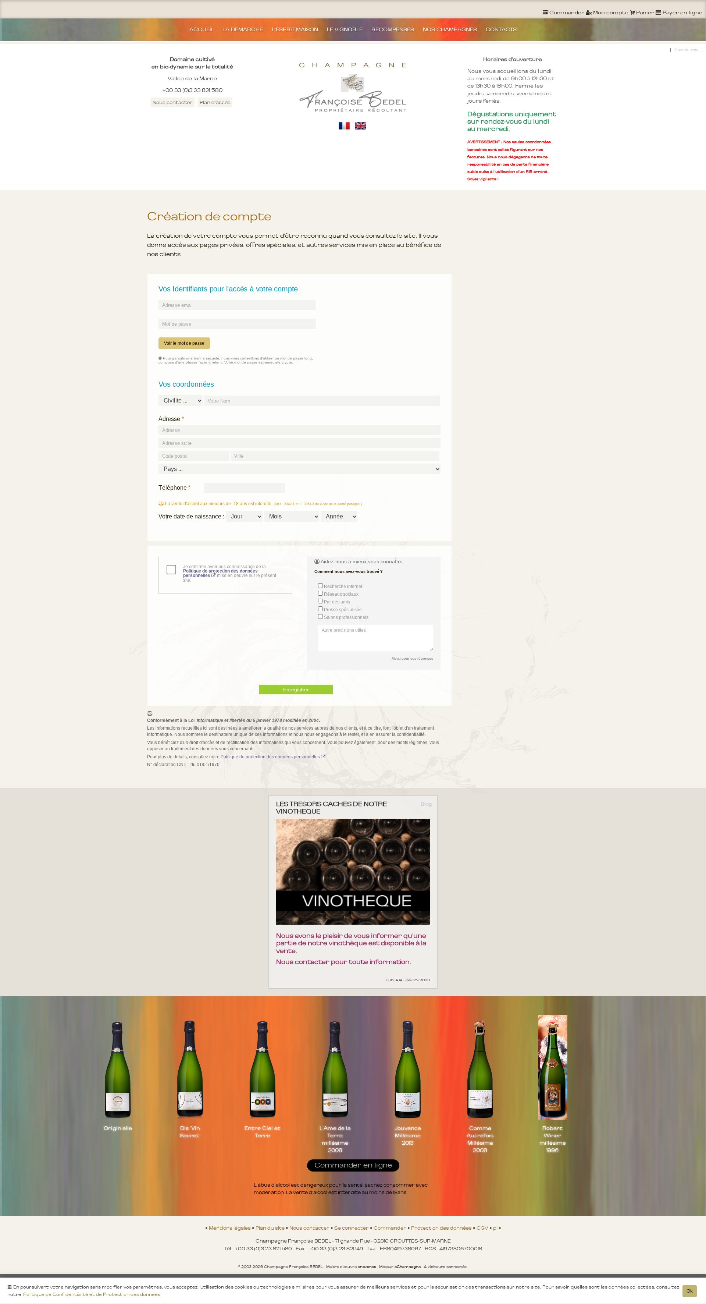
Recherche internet (342, 586)
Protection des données (442, 1228)
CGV (483, 1228)
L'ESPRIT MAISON (295, 29)
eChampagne (408, 1266)
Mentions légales (230, 1228)
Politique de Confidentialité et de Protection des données (91, 1294)
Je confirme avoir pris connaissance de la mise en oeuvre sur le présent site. (229, 573)
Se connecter (352, 1228)
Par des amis (336, 602)
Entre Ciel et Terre (263, 1132)
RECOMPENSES (392, 29)
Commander (390, 1228)
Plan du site (686, 49)
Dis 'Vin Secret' (190, 1132)
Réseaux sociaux (341, 594)
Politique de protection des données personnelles (271, 756)
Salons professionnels (345, 617)
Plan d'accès (215, 102)
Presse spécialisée (342, 609)
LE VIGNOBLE (345, 29)
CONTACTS (501, 29)
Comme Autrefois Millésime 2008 (480, 1139)
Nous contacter (173, 102)
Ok (690, 1291)
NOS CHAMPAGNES (450, 29)
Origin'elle (118, 1128)
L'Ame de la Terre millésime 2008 (335, 1139)
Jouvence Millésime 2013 (408, 1135)
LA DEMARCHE (242, 29)
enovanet (367, 1266)
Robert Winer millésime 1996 (552, 1139)
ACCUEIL (201, 29)
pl (496, 1228)
